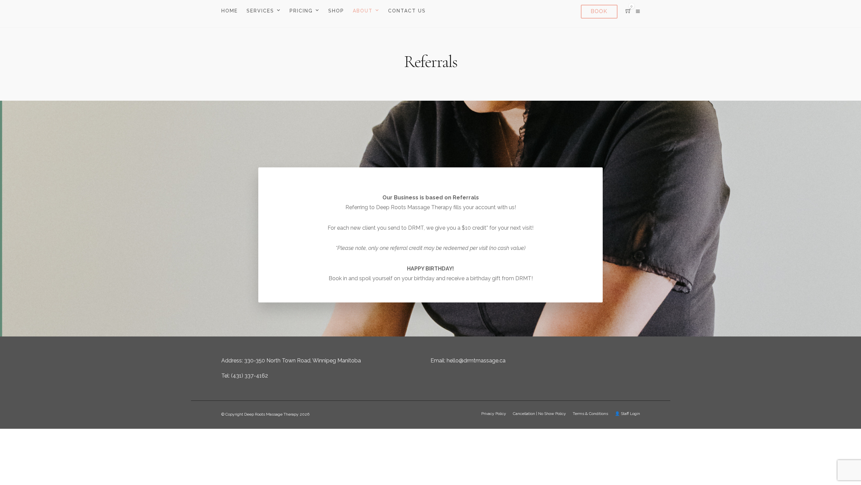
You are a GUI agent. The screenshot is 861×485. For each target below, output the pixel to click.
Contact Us (407, 10)
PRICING (301, 10)
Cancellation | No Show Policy (539, 413)
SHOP (336, 10)
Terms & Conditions (590, 413)
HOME (229, 10)
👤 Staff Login (627, 413)
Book (599, 11)
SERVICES (260, 10)
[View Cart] (628, 11)
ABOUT (363, 10)
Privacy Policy (493, 413)
